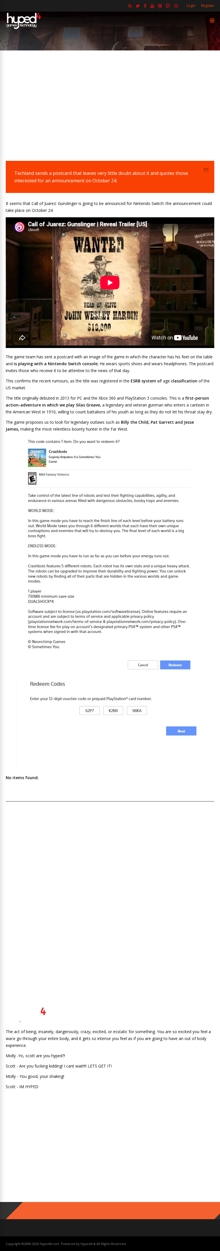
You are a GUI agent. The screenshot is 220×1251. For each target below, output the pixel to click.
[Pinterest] (160, 5)
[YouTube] (152, 5)
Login (190, 5)
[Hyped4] (24, 28)
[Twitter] (138, 5)
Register (207, 5)
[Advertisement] (110, 102)
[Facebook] (145, 5)
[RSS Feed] (130, 5)
